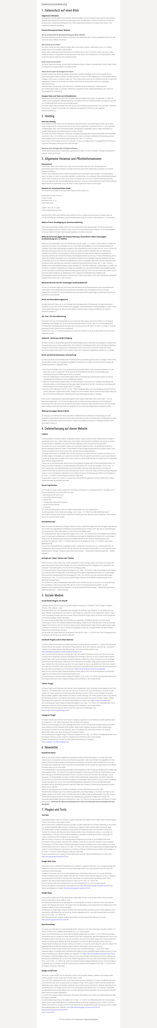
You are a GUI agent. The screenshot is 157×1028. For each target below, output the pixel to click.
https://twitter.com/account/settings (53, 710)
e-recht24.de (50, 1012)
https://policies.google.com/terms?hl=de (54, 1010)
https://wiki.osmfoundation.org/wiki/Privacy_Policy (99, 954)
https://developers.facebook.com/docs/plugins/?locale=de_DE (62, 652)
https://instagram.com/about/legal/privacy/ (55, 742)
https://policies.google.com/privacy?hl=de (55, 856)
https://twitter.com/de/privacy (100, 700)
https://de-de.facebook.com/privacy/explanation (90, 669)
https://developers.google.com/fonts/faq (93, 886)
